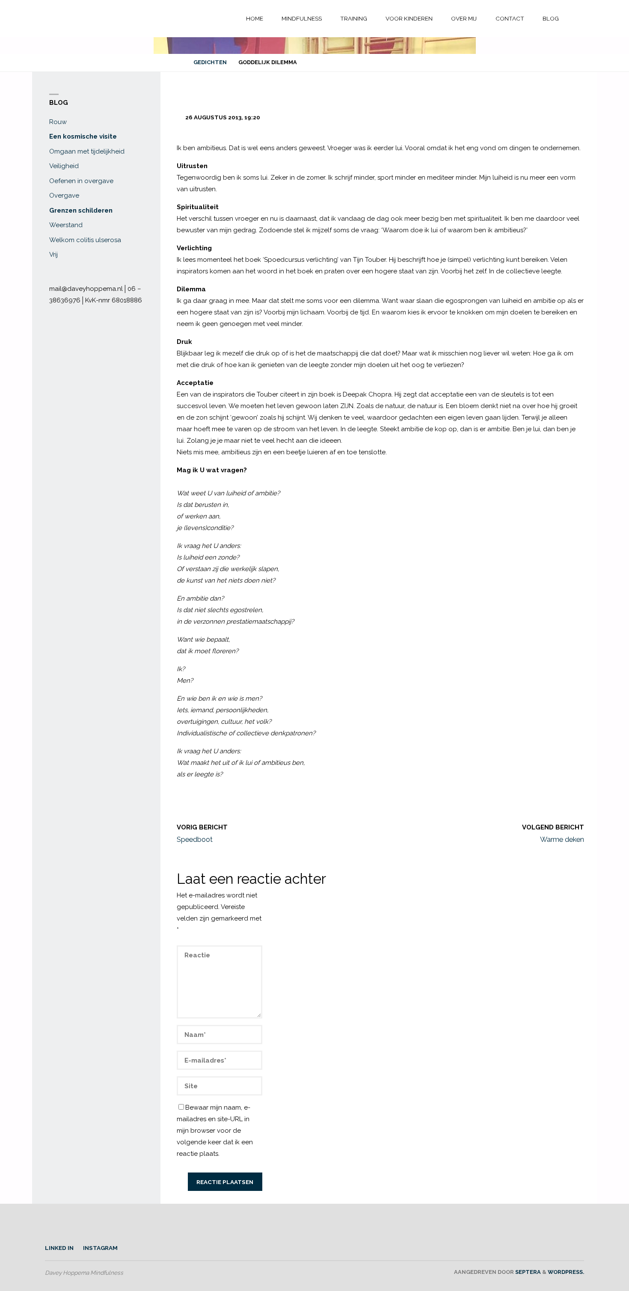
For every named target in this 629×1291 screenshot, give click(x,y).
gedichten (210, 62)
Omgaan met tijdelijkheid (87, 151)
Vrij (53, 254)
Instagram (100, 1247)
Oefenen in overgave (81, 181)
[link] (576, 19)
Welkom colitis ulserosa (85, 240)
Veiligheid (64, 166)
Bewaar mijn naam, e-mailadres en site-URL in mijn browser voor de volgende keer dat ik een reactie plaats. (215, 1131)
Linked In (59, 1247)
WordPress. (566, 1272)
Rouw (58, 122)
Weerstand (66, 225)
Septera (527, 1272)
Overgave (64, 195)
